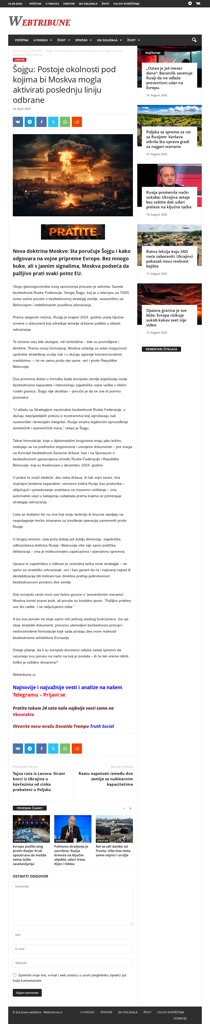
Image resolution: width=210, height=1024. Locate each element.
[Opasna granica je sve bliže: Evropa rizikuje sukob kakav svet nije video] (169, 304)
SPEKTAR (69, 3)
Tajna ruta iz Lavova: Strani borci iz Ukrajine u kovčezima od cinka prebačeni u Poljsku (39, 781)
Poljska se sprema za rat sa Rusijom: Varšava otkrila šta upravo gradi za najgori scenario (168, 139)
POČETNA (35, 3)
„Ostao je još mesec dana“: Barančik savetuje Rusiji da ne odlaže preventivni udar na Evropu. (169, 78)
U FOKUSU (52, 3)
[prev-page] (124, 808)
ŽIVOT (105, 3)
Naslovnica (19, 50)
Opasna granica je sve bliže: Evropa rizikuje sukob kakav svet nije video (166, 317)
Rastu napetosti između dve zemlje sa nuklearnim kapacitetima (106, 779)
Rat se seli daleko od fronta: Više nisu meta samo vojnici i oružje (113, 850)
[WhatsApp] (65, 122)
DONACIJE (180, 1018)
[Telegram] (190, 3)
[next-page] (130, 808)
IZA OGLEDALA (88, 3)
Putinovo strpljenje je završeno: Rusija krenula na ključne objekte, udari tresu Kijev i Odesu (71, 855)
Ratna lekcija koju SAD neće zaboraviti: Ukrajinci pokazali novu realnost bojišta (169, 259)
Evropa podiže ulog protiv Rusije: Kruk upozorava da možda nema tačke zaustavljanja (29, 855)
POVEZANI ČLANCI (30, 808)
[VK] (18, 122)
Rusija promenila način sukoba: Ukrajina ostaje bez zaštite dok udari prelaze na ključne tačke (169, 199)
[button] (194, 40)
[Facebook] (41, 122)
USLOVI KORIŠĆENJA (126, 3)
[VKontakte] (198, 3)
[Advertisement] (137, 21)
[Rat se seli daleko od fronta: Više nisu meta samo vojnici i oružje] (114, 829)
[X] (53, 122)
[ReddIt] (77, 122)
